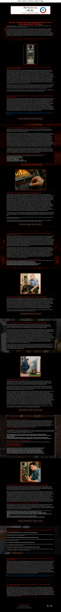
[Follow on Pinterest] (51, 606)
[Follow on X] (49, 606)
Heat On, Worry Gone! (17, 36)
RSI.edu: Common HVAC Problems (13, 444)
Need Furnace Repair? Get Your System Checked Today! (30, 118)
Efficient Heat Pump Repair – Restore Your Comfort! (30, 224)
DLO (20, 604)
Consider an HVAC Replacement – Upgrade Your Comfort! (30, 520)
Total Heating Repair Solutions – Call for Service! (30, 313)
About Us (37, 1)
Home (19, 1)
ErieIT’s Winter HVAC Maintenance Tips (14, 445)
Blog (42, 1)
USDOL (25, 604)
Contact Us (30, 1)
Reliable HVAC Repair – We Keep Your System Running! (30, 410)
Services (24, 1)
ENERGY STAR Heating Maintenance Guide (15, 443)
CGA (22, 604)
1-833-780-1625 (24, 595)
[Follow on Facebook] (47, 606)
